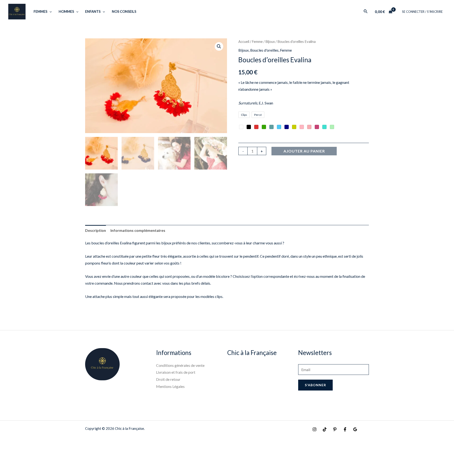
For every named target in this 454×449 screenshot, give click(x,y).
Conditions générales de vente (180, 365)
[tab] (95, 230)
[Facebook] (345, 429)
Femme (257, 41)
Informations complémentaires (137, 230)
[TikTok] (325, 429)
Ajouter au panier (304, 151)
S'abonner (315, 385)
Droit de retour (168, 379)
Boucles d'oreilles (264, 50)
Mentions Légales (170, 386)
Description (95, 230)
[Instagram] (314, 429)
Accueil (243, 41)
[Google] (355, 429)
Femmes (40, 11)
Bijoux (270, 41)
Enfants (92, 11)
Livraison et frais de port (175, 372)
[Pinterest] (335, 429)
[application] (49, 11)
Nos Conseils (124, 11)
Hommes (66, 11)
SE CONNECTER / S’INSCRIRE (422, 11)
